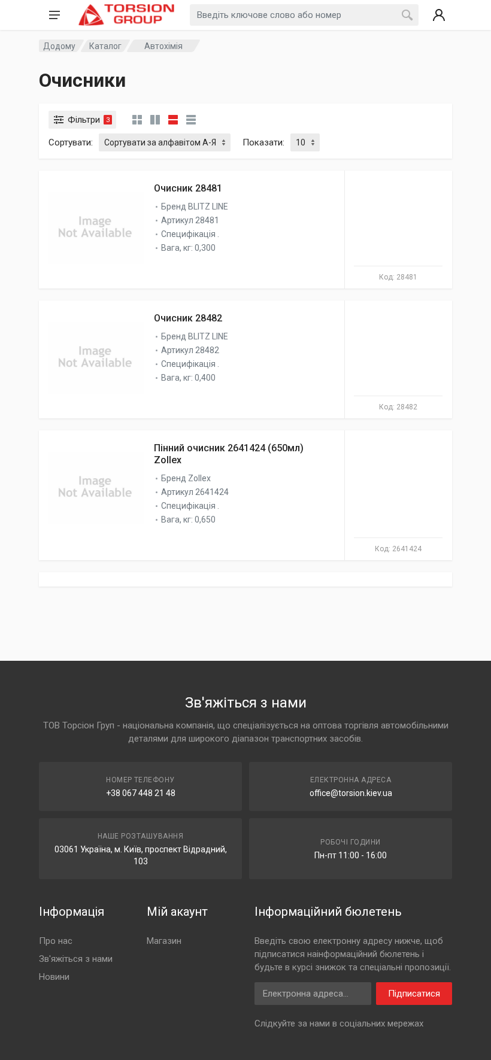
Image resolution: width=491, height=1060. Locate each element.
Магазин (164, 941)
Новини (54, 976)
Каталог (105, 46)
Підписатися (414, 993)
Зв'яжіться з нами (76, 958)
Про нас (55, 941)
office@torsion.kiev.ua (351, 793)
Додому (59, 46)
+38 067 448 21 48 (140, 793)
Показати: (263, 142)
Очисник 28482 (188, 318)
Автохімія (163, 46)
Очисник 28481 (188, 188)
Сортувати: (71, 142)
